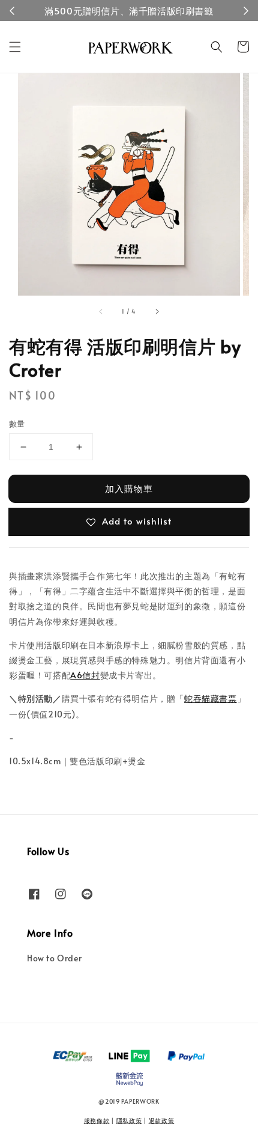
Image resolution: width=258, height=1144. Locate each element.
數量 (17, 423)
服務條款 (97, 1120)
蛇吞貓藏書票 (210, 698)
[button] (15, 47)
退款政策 (162, 1120)
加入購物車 (129, 488)
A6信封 (85, 675)
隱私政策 (129, 1120)
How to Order (54, 958)
